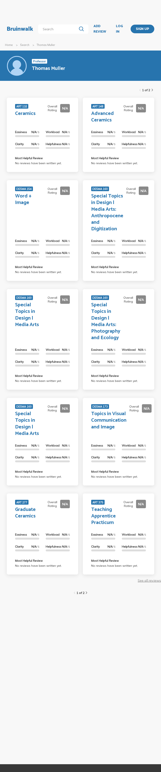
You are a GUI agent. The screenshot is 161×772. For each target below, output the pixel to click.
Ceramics (25, 113)
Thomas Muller (46, 45)
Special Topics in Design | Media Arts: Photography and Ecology (105, 321)
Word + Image (23, 199)
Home (9, 45)
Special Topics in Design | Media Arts (27, 315)
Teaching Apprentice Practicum (103, 516)
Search (24, 45)
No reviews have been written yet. (38, 163)
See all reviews (149, 580)
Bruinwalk (20, 29)
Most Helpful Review (29, 158)
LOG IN (119, 29)
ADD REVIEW (99, 29)
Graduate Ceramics (25, 512)
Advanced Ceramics (102, 116)
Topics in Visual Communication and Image (108, 420)
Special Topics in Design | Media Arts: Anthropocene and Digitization (107, 212)
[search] (58, 29)
